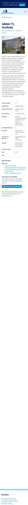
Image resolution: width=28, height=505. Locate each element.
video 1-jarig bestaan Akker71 (13, 173)
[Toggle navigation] (25, 11)
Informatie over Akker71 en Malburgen (15, 167)
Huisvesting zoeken (6, 503)
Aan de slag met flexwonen (8, 498)
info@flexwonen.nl (7, 195)
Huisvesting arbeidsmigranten (9, 501)
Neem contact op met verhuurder (12, 186)
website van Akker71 (10, 165)
